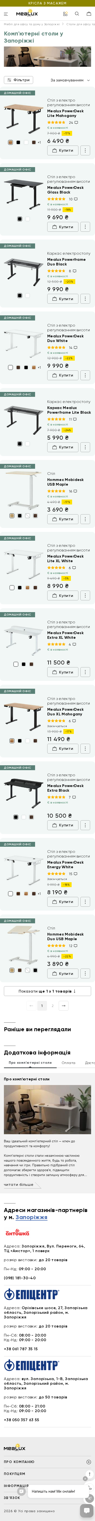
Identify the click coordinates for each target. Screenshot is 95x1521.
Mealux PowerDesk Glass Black (65, 189)
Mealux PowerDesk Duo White (65, 338)
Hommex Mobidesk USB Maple (65, 482)
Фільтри (22, 80)
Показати (45, 991)
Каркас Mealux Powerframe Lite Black (69, 410)
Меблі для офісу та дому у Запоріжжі (32, 24)
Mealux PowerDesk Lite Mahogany (65, 113)
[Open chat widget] (87, 1511)
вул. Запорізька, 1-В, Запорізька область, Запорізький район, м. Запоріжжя (46, 1383)
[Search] (77, 14)
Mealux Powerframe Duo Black (66, 261)
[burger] (6, 14)
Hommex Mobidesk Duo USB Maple (65, 936)
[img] (23, 117)
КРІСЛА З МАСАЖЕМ (47, 3)
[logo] (27, 12)
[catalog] (65, 14)
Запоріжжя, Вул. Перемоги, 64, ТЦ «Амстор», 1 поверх (44, 1248)
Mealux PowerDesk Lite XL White (65, 558)
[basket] (89, 14)
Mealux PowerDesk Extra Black (65, 788)
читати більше (18, 1184)
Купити (66, 150)
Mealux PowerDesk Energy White (65, 864)
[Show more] (85, 150)
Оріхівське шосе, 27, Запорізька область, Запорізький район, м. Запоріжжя (46, 1312)
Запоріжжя (31, 1217)
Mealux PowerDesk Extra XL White (65, 635)
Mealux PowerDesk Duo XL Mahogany (65, 711)
